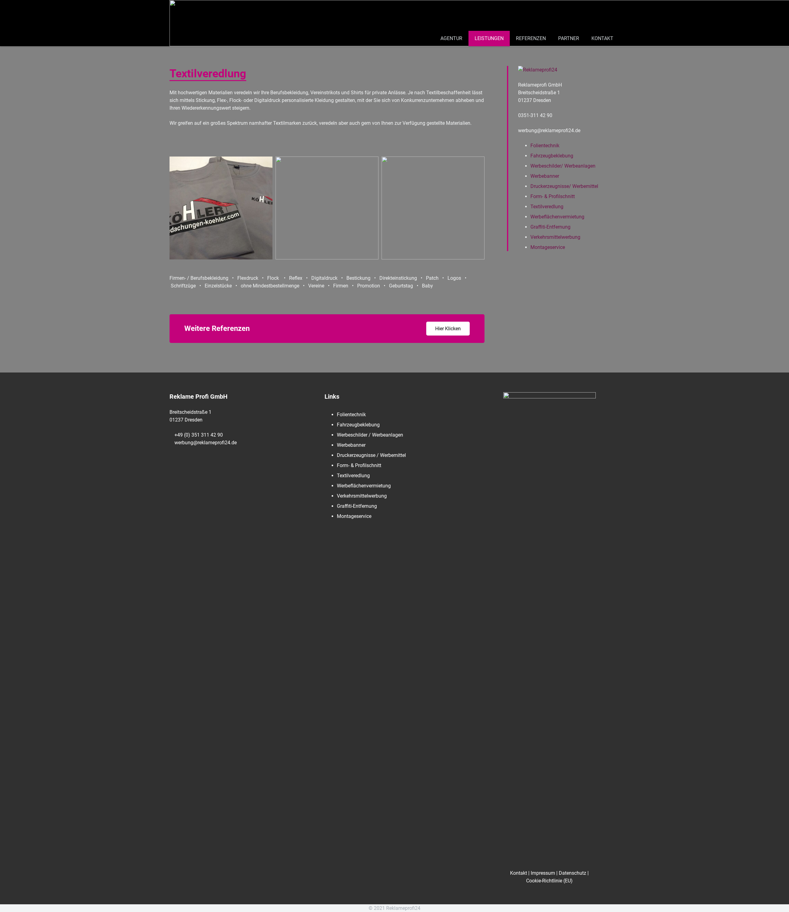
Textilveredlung (546, 207)
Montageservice (547, 247)
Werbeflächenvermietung (557, 217)
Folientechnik (544, 146)
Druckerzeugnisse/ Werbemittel (564, 186)
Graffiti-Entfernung (550, 227)
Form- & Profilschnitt (552, 196)
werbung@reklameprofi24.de (205, 443)
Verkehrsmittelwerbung (555, 237)
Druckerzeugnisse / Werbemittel (371, 455)
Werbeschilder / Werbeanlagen (370, 435)
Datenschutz (572, 873)
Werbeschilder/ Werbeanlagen (562, 166)
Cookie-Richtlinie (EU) (549, 881)
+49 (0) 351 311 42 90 (198, 435)
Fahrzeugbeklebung (551, 156)
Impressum (543, 873)
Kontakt (518, 873)
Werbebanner (544, 176)
